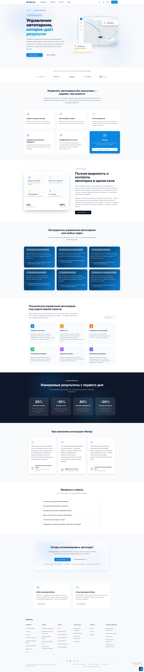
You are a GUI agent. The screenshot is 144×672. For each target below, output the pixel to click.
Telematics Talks (61, 631)
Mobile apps (76, 641)
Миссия (91, 628)
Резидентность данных (111, 633)
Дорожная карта (62, 640)
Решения (52, 2)
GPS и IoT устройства (31, 637)
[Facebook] (73, 661)
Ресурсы (61, 2)
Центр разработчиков (31, 645)
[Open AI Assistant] (141, 669)
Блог (59, 628)
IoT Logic (28, 631)
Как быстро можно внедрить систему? (54, 520)
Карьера (92, 631)
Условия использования (94, 664)
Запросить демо (33, 55)
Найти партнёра (50, 55)
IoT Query (28, 634)
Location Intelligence (30, 628)
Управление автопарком (48, 628)
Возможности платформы (103, 149)
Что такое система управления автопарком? (55, 501)
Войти (107, 2)
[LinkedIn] (70, 661)
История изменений (63, 644)
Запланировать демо (79, 559)
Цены (68, 2)
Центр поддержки (62, 634)
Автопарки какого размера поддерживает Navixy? (57, 510)
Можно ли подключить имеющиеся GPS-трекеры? (57, 515)
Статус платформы (62, 647)
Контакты (92, 634)
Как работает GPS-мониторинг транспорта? (55, 506)
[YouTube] (67, 661)
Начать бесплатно (81, 212)
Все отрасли (108, 317)
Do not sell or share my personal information (91, 666)
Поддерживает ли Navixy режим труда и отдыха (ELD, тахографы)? (62, 524)
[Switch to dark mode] (103, 2)
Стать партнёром (81, 604)
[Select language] (99, 2)
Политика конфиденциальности (79, 664)
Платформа (43, 2)
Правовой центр (105, 664)
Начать (114, 2)
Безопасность (109, 636)
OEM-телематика (78, 633)
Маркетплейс (29, 649)
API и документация (62, 637)
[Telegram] (77, 661)
